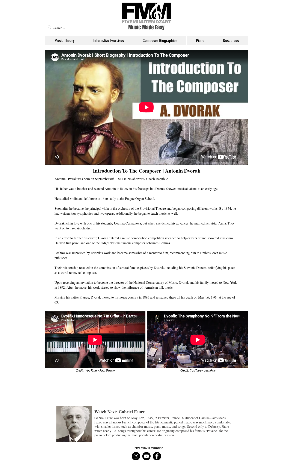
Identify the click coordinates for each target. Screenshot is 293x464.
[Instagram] (136, 456)
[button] (231, 40)
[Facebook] (157, 456)
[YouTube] (146, 456)
